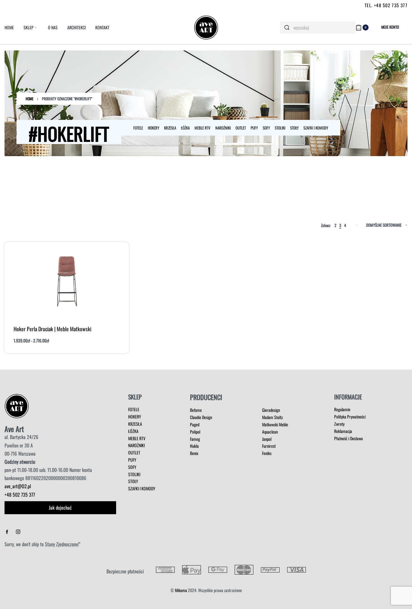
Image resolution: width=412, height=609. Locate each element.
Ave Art (14, 428)
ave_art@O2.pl (18, 486)
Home (29, 98)
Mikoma (181, 590)
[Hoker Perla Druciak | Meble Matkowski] (67, 281)
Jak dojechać (60, 507)
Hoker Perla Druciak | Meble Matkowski (52, 329)
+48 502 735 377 (20, 494)
